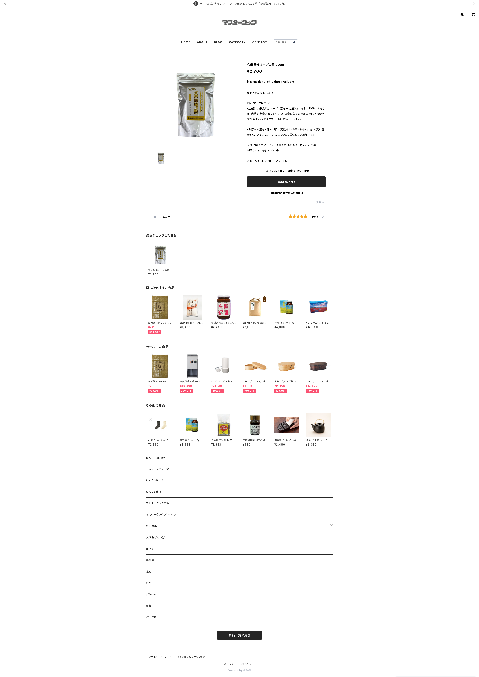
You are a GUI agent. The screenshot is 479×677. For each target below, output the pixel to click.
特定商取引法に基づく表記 (191, 656)
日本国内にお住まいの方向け (286, 193)
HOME (185, 42)
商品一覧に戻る (239, 635)
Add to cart (286, 182)
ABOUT (202, 42)
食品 (149, 583)
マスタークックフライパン (161, 514)
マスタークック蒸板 (157, 503)
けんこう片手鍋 (155, 480)
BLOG (218, 42)
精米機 (150, 560)
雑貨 (149, 571)
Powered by (235, 670)
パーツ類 (151, 617)
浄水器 (150, 548)
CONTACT (259, 42)
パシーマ (151, 594)
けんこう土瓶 (154, 491)
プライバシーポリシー (160, 656)
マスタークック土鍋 (157, 468)
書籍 (149, 605)
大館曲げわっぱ (155, 537)
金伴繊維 (151, 525)
